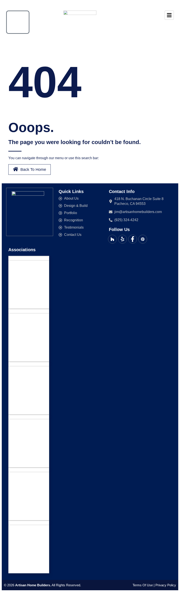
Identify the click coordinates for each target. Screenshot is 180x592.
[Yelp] (122, 239)
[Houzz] (112, 239)
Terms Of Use (143, 585)
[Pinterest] (142, 239)
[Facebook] (132, 239)
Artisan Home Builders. (33, 585)
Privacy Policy (165, 585)
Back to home (33, 169)
